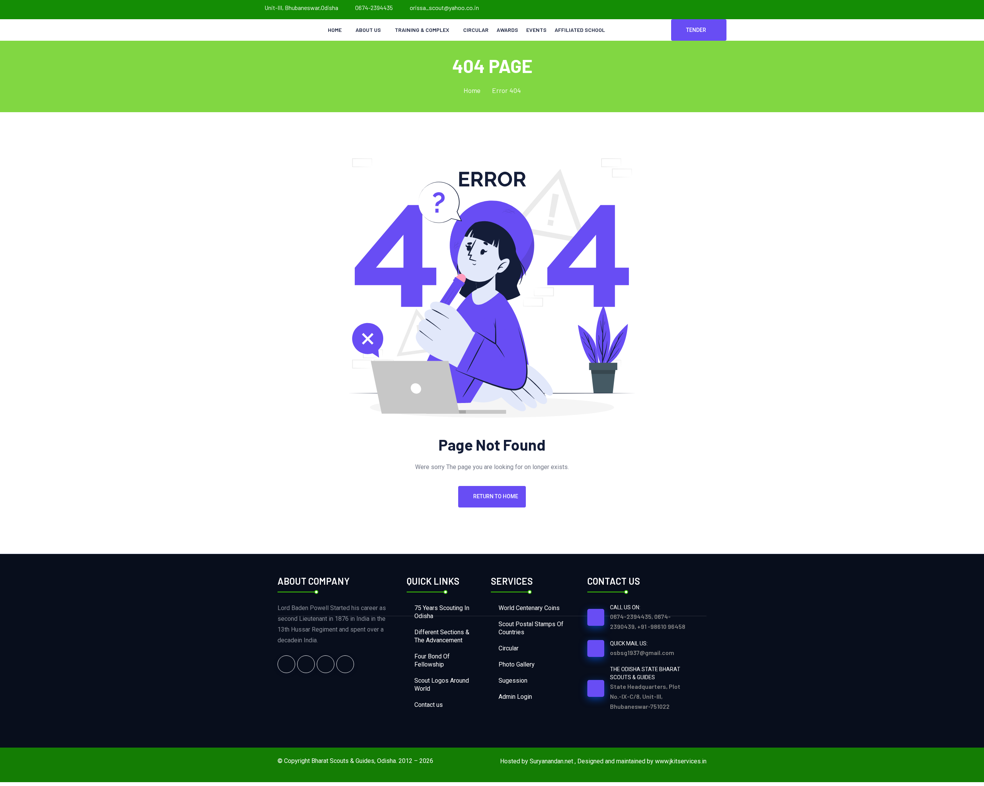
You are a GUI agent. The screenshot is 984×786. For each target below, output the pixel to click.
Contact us (428, 704)
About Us (368, 30)
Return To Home (495, 496)
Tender (696, 30)
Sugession (513, 680)
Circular (476, 30)
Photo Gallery (517, 664)
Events (536, 30)
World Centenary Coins (529, 608)
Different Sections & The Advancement (441, 636)
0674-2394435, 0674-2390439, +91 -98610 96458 (647, 621)
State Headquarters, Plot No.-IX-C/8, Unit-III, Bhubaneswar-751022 (645, 696)
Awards (507, 30)
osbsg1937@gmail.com (642, 652)
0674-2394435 (374, 7)
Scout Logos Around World (441, 684)
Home (335, 30)
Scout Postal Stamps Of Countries (531, 628)
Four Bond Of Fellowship (432, 660)
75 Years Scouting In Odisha (441, 612)
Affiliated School (580, 30)
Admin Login (515, 696)
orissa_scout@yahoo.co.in (444, 7)
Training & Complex (422, 30)
